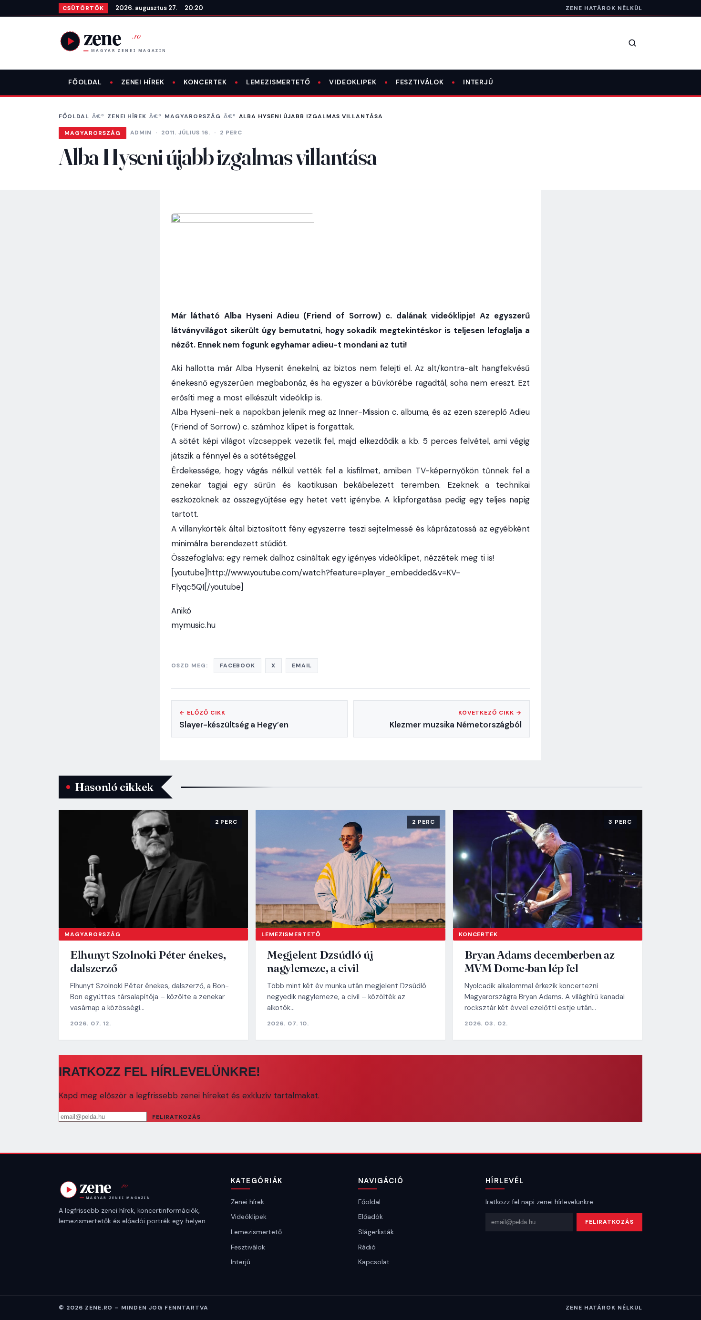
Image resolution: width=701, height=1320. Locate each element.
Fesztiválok (420, 82)
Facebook (238, 665)
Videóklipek (249, 1216)
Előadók (370, 1216)
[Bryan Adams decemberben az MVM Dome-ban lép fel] (547, 869)
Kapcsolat (374, 1262)
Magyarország (193, 116)
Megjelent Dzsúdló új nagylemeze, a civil (320, 961)
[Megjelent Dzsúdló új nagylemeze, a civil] (350, 869)
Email (302, 665)
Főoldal (85, 82)
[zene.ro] (121, 41)
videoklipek (352, 82)
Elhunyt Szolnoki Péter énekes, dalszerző (148, 961)
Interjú (478, 82)
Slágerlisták (376, 1232)
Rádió (367, 1247)
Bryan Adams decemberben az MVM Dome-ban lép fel (539, 961)
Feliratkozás (176, 1117)
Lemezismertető (278, 82)
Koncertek (205, 82)
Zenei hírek (143, 82)
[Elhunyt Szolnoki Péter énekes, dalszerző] (153, 869)
